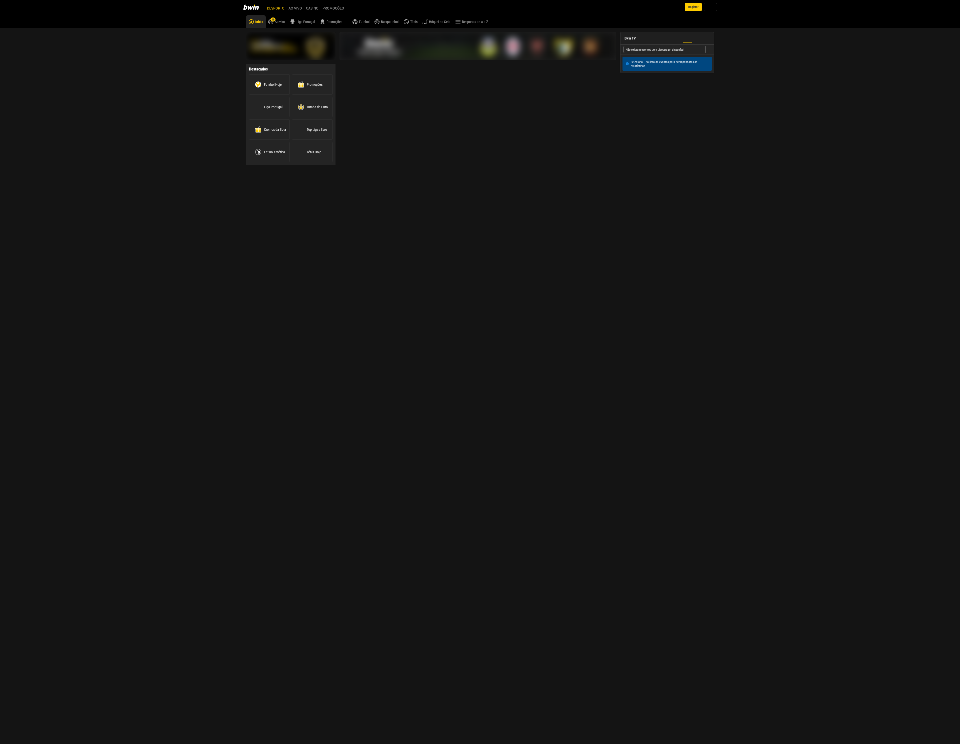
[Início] (254, 7)
